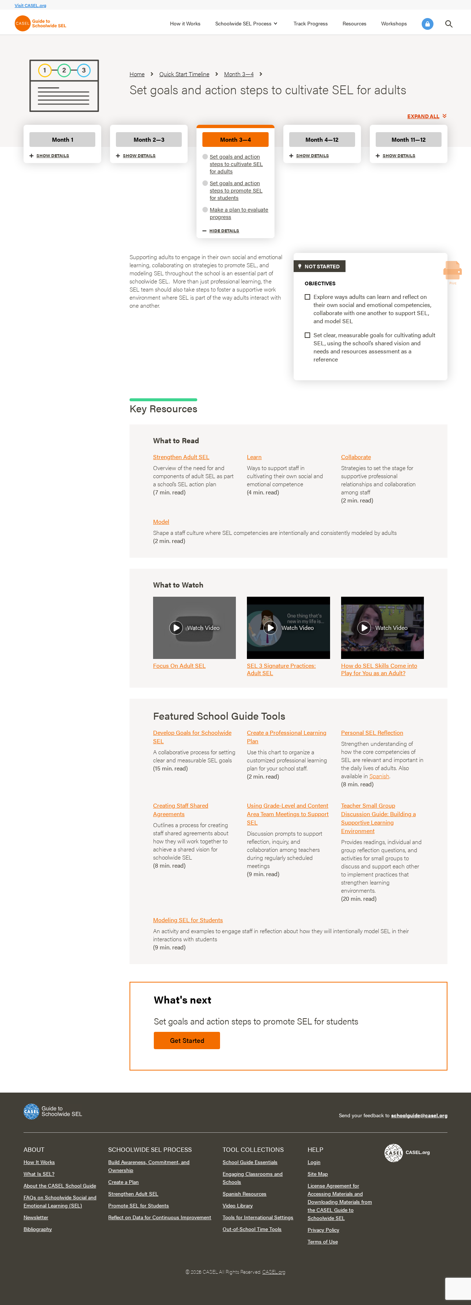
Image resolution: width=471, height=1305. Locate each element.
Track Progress (311, 23)
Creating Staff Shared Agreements (180, 809)
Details (52, 155)
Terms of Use (323, 1241)
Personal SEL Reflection (372, 732)
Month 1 (62, 139)
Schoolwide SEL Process (243, 23)
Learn (254, 456)
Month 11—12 (409, 139)
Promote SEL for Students (138, 1205)
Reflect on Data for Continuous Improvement (159, 1217)
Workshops (394, 23)
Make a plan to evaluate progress (239, 213)
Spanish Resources (244, 1193)
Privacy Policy (323, 1229)
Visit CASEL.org (30, 5)
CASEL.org (274, 1271)
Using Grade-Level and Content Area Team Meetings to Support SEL (288, 813)
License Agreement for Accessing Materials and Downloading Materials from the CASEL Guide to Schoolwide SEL (340, 1201)
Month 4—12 (322, 139)
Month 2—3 (149, 139)
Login (427, 24)
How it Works (185, 23)
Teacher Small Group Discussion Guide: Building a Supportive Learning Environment (378, 818)
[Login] (427, 24)
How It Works (39, 1161)
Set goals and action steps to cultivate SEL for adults (236, 163)
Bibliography (38, 1228)
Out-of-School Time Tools (252, 1228)
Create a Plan (123, 1181)
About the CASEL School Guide (60, 1185)
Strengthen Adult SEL (181, 456)
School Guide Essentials (250, 1161)
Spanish (379, 776)
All (423, 116)
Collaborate (356, 456)
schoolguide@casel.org (419, 1115)
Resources (354, 23)
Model (161, 521)
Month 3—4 (235, 139)
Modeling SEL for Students (188, 920)
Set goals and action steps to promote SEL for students (236, 190)
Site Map (318, 1173)
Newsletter (36, 1217)
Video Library (238, 1205)
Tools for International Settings (258, 1217)
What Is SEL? (39, 1173)
